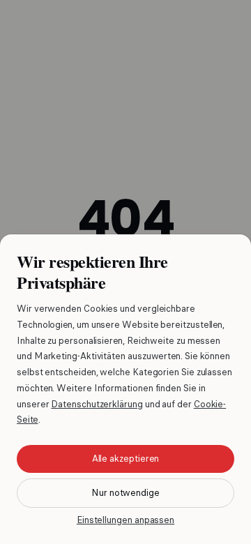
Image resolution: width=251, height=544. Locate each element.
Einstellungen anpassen (125, 520)
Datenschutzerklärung (96, 404)
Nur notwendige (125, 492)
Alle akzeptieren (126, 458)
